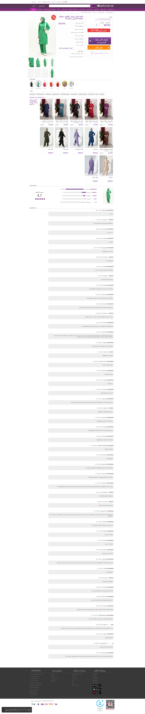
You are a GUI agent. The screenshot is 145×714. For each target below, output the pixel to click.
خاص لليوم (99, 30)
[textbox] (72, 6)
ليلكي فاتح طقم (79, 149)
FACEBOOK (95, 674)
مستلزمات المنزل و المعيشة (50, 9)
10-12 (105, 19)
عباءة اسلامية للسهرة (77, 674)
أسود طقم (65, 149)
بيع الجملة (53, 680)
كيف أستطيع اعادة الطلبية (36, 685)
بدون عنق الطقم (56, 94)
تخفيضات (33, 9)
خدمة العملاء (33, 2)
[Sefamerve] (105, 5)
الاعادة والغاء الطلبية (34, 678)
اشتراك (53, 2)
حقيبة (73, 683)
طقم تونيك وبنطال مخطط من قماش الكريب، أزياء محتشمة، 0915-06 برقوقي (106, 122)
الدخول (58, 2)
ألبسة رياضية (64, 9)
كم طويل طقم (74, 94)
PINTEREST (95, 680)
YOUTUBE (95, 683)
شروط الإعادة (78, 23)
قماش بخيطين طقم (82, 94)
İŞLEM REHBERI (33, 692)
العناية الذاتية (39, 9)
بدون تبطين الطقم (40, 94)
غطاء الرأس (96, 9)
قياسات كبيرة (82, 9)
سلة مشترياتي (42, 6)
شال (73, 680)
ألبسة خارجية (89, 9)
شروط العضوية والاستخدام (36, 674)
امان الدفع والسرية (34, 680)
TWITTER (95, 676)
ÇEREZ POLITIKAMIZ (34, 687)
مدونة (39, 2)
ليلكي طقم (95, 177)
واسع (97, 94)
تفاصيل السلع (62, 23)
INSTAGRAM (95, 678)
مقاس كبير (74, 676)
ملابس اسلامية (103, 9)
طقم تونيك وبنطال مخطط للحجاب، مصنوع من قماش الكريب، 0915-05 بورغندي (91, 122)
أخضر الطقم (32, 94)
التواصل (53, 674)
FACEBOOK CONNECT (46, 2)
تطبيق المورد (54, 678)
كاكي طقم (50, 149)
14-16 (101, 19)
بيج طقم (111, 177)
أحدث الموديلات (111, 9)
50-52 (97, 19)
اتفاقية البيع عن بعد (34, 676)
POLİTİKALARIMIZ (33, 694)
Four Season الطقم (65, 94)
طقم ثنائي (102, 94)
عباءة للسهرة (75, 678)
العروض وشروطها (34, 689)
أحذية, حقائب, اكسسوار (73, 9)
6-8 (109, 19)
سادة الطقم (48, 94)
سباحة (58, 9)
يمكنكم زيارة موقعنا (23, 710)
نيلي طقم (95, 149)
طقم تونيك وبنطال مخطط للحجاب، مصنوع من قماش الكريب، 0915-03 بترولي (61, 122)
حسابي (33, 6)
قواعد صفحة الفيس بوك (35, 683)
